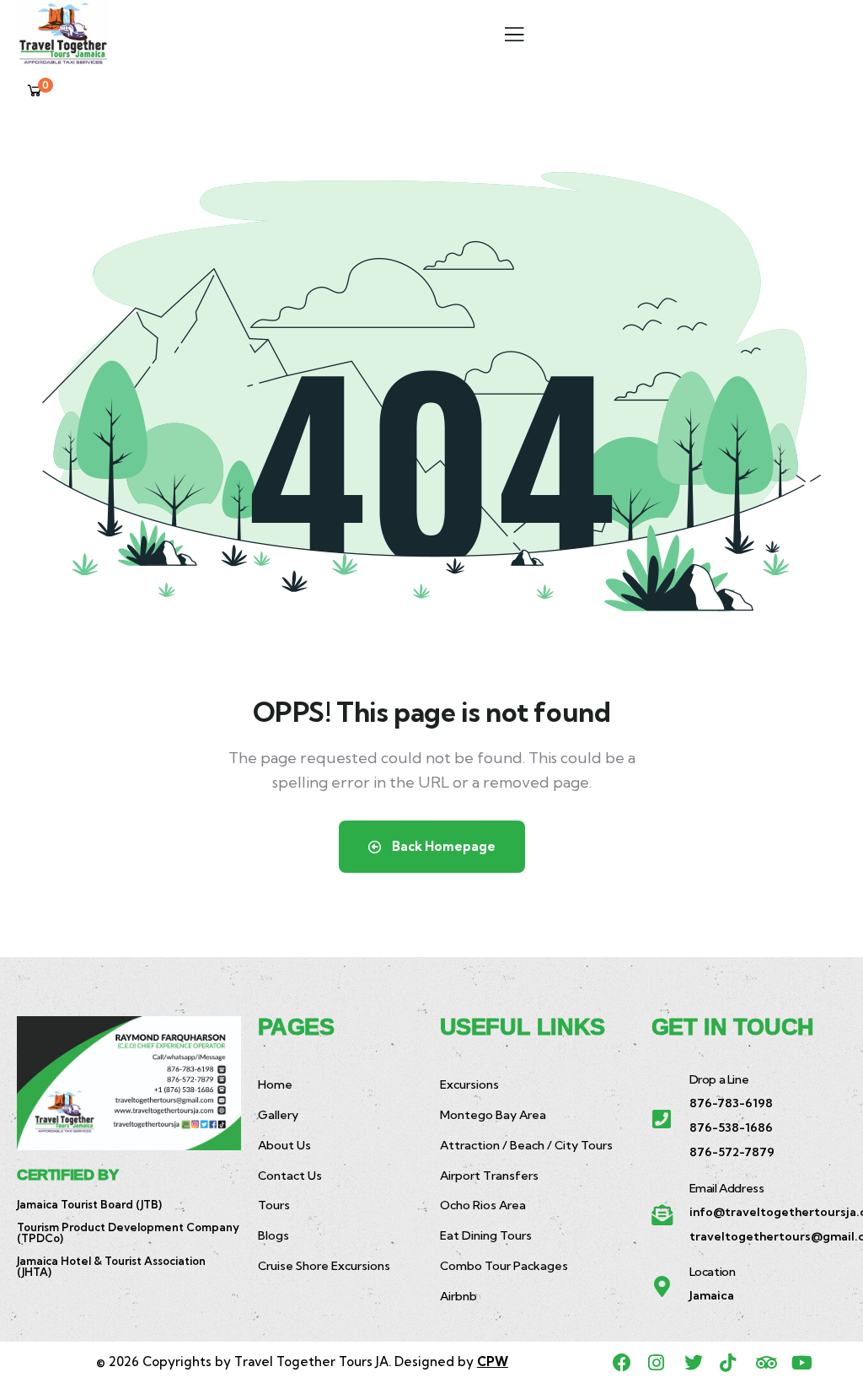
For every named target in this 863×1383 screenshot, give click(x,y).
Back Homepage (442, 846)
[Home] (63, 33)
